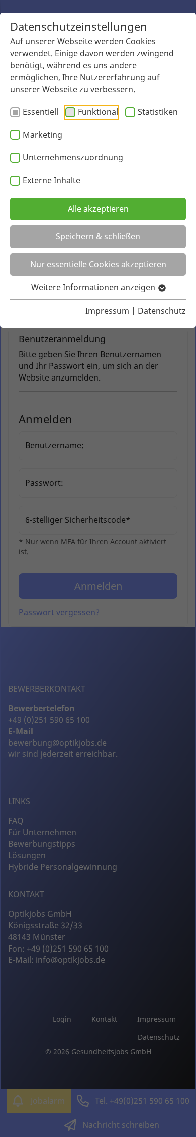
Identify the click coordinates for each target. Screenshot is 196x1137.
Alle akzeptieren (98, 208)
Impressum (107, 310)
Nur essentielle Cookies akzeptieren (98, 264)
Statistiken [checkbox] (158, 111)
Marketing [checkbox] (42, 134)
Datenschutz (162, 310)
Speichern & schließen (98, 236)
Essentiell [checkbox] (40, 111)
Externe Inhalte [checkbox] (51, 180)
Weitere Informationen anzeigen (94, 287)
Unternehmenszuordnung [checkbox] (73, 157)
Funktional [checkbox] (98, 111)
